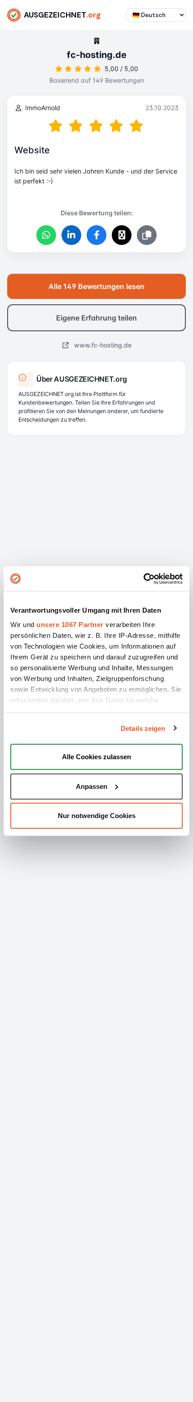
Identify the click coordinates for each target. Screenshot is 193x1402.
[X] (122, 235)
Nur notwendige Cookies (97, 815)
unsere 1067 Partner (70, 624)
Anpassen (91, 786)
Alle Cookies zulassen (96, 757)
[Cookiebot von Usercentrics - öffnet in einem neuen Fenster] (143, 578)
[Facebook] (96, 235)
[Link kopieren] (147, 235)
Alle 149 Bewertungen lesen (96, 286)
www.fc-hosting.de (102, 345)
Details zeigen (143, 728)
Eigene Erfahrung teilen (96, 317)
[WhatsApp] (46, 235)
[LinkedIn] (71, 235)
